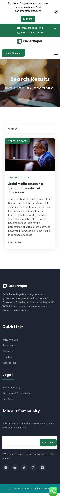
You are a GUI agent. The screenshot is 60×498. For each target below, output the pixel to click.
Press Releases (19, 141)
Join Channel (13, 53)
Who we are (10, 339)
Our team (8, 357)
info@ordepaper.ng (31, 27)
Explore (27, 18)
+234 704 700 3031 (31, 32)
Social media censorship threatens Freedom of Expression (25, 188)
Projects (7, 351)
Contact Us (9, 362)
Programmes (10, 345)
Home (8, 88)
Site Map (8, 399)
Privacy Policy (11, 387)
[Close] (56, 12)
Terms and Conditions (16, 393)
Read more (15, 242)
